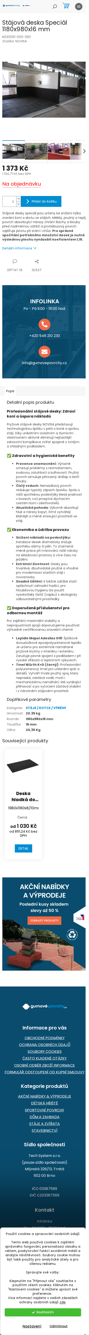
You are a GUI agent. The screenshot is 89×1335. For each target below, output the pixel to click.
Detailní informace (17, 248)
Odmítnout (59, 1326)
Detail (23, 848)
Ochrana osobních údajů (44, 1044)
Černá (22, 817)
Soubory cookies (45, 1051)
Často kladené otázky (44, 1058)
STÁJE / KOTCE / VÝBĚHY (46, 708)
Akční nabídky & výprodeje (44, 1096)
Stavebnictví (45, 1130)
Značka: (14, 41)
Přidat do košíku (44, 201)
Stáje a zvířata (44, 1123)
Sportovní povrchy (44, 1110)
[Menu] (78, 6)
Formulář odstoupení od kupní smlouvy (44, 1072)
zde (63, 1302)
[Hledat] (54, 6)
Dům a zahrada (45, 1117)
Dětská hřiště (44, 1103)
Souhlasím (45, 1312)
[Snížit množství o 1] (18, 204)
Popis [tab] (10, 391)
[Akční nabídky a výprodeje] (44, 923)
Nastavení (32, 1326)
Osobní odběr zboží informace (44, 1065)
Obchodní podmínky (45, 1038)
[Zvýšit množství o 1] (18, 198)
